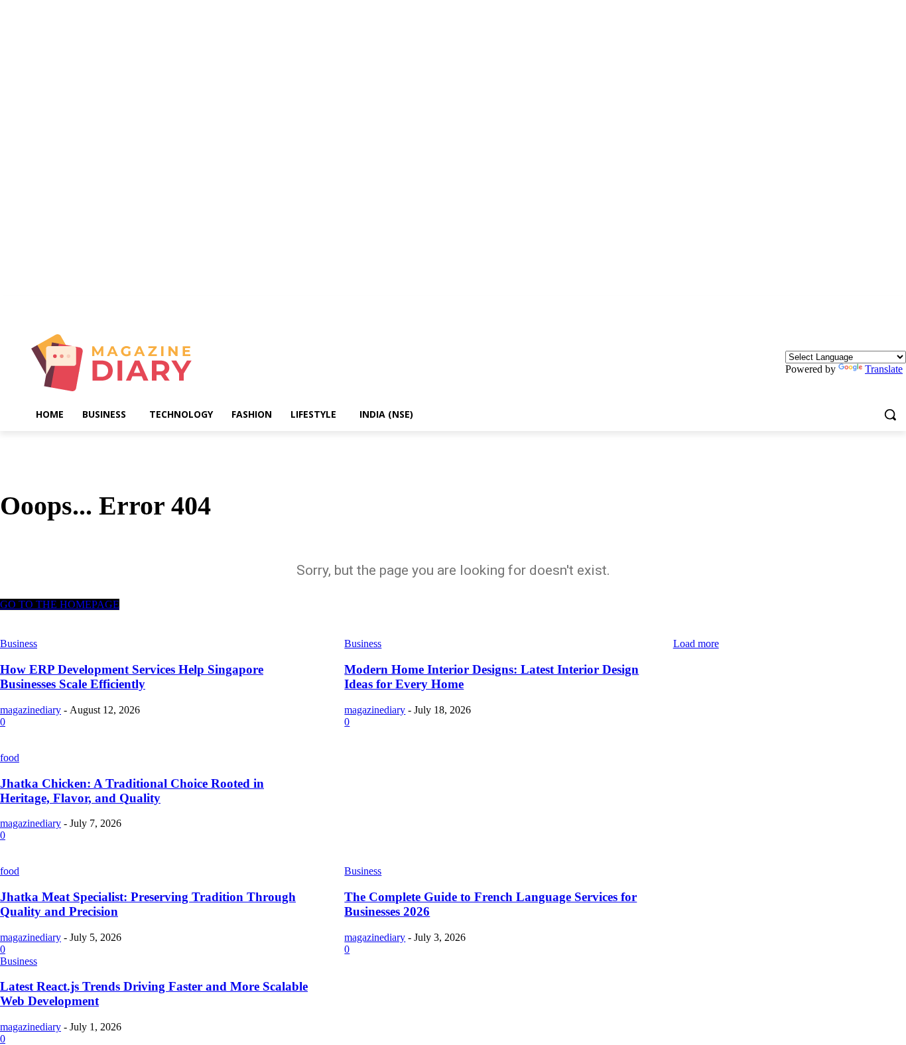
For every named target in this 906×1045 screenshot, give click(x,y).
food (9, 757)
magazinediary (30, 709)
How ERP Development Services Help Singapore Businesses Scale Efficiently (131, 676)
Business (362, 871)
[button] (890, 414)
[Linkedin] (898, 305)
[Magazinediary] (117, 363)
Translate (884, 369)
